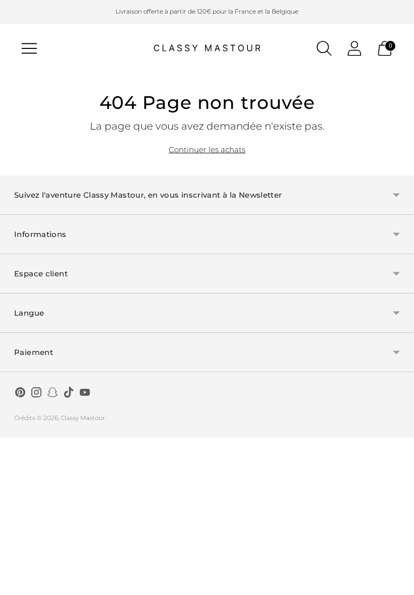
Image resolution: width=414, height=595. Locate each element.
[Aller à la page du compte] (354, 48)
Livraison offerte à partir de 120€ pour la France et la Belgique (207, 11)
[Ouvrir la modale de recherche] (324, 48)
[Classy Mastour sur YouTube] (85, 393)
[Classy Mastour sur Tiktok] (69, 393)
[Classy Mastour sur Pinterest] (20, 393)
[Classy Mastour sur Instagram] (36, 393)
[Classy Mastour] (207, 48)
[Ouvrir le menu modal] (29, 48)
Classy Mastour (83, 418)
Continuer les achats (207, 149)
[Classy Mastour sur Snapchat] (52, 393)
